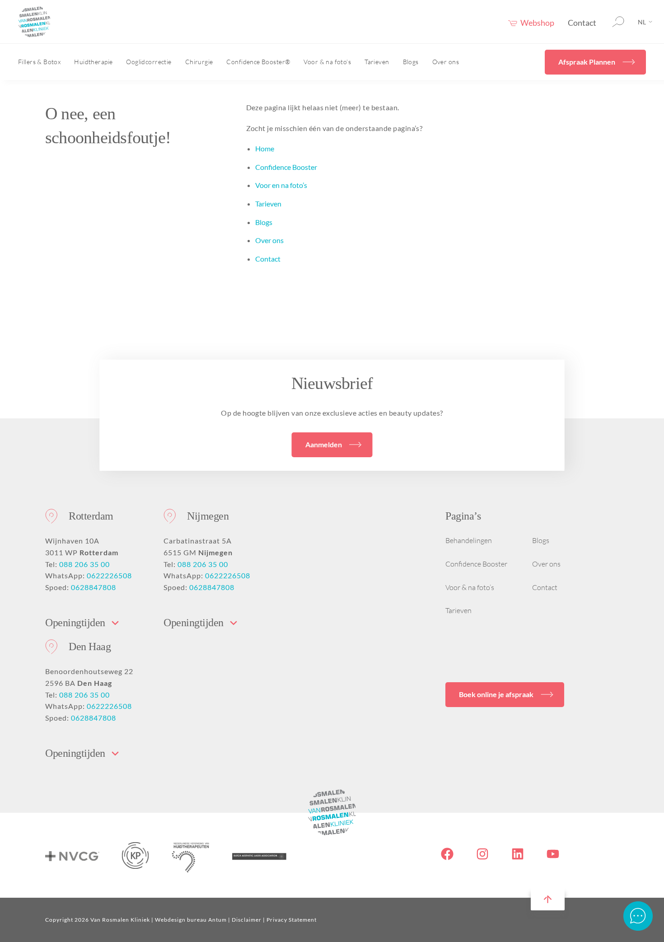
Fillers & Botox (39, 62)
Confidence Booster (286, 167)
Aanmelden (323, 444)
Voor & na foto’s (327, 62)
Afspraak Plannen (586, 61)
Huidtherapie (93, 62)
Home (264, 148)
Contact (582, 23)
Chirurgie (199, 62)
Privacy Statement (292, 919)
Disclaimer (247, 919)
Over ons (445, 62)
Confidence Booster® (258, 62)
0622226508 (109, 575)
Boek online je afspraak (496, 694)
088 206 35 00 (84, 564)
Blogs (411, 62)
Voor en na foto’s (281, 185)
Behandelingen (468, 540)
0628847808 (93, 587)
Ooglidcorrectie (148, 62)
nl (642, 22)
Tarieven (377, 62)
